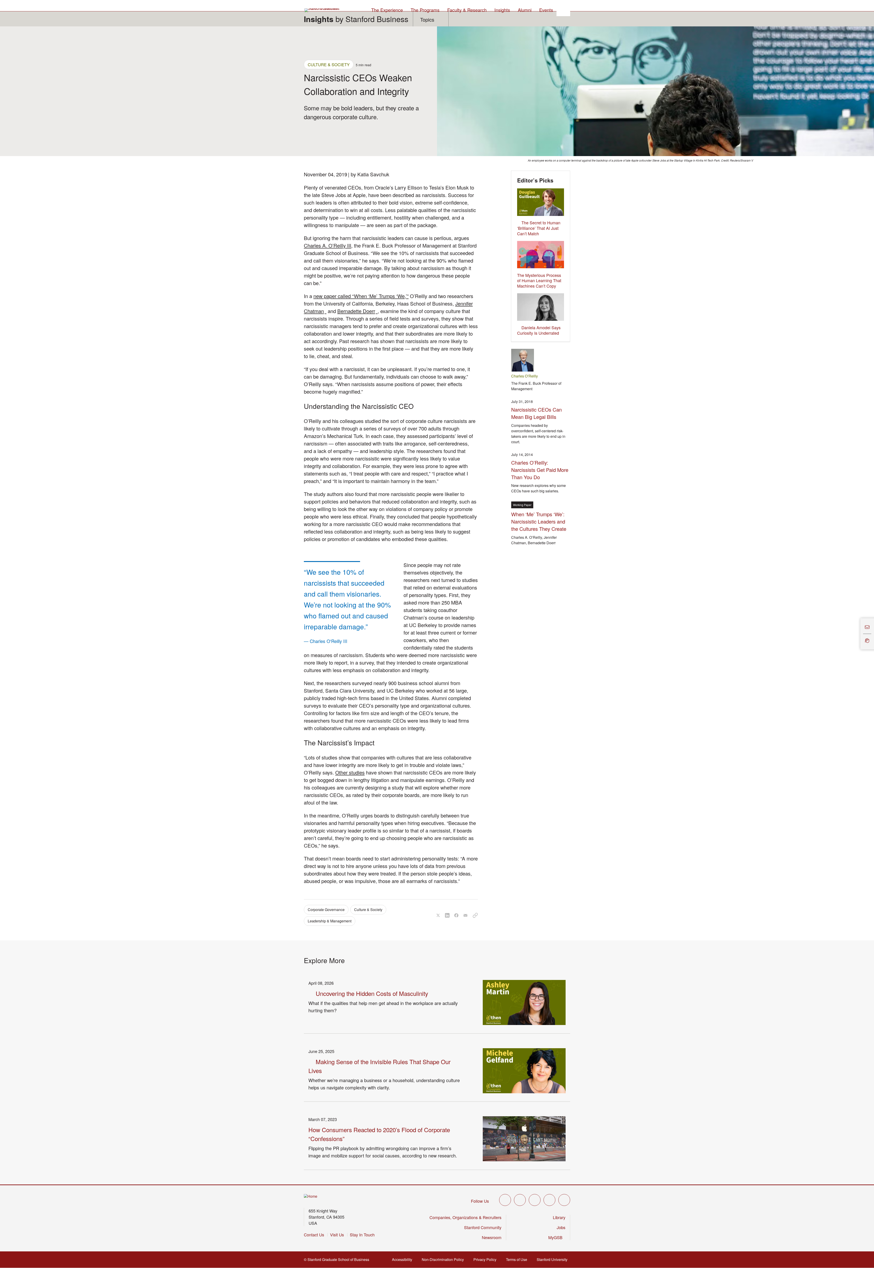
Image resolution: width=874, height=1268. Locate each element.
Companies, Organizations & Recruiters (465, 1217)
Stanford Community (482, 1227)
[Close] (857, 634)
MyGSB (556, 1237)
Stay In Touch (362, 1235)
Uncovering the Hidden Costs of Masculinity (372, 993)
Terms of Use (518, 1259)
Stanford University (553, 1259)
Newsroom (491, 1237)
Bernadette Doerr (357, 310)
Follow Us (480, 1201)
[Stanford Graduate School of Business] (322, 10)
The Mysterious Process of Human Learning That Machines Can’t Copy (539, 280)
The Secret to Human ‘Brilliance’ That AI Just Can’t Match (538, 228)
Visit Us (337, 1235)
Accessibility (403, 1259)
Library (559, 1217)
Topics (427, 19)
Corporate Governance (326, 909)
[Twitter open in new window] (505, 1200)
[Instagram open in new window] (535, 1200)
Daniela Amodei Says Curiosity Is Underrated (539, 330)
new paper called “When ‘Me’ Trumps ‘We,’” (361, 295)
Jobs (561, 1227)
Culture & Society (329, 64)
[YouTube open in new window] (549, 1200)
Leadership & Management (329, 921)
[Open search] (563, 9)
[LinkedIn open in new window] (564, 1200)
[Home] (310, 1196)
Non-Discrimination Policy (444, 1259)
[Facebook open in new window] (520, 1200)
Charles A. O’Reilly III (327, 245)
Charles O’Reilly (524, 376)
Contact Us (314, 1235)
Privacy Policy (486, 1259)
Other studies (350, 772)
